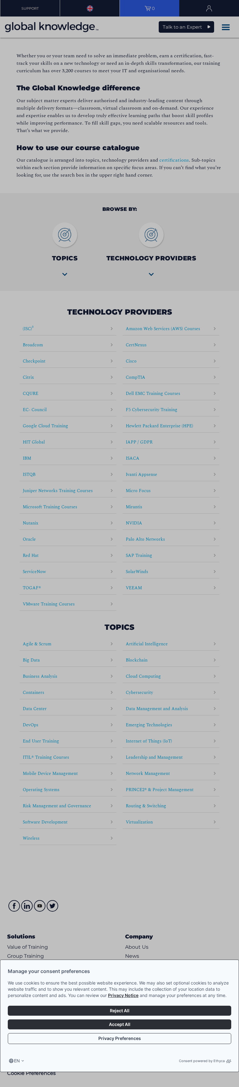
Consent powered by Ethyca (202, 1061)
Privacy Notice (123, 995)
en (17, 1060)
